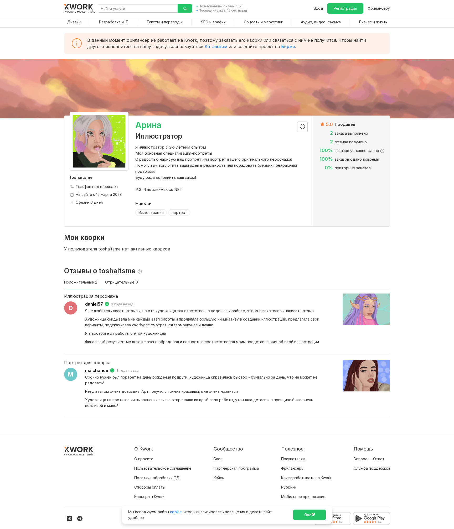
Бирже (288, 46)
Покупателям (293, 459)
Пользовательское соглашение (162, 468)
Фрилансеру (379, 8)
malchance (96, 370)
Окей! (309, 514)
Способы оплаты (149, 487)
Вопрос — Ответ (369, 459)
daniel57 (94, 304)
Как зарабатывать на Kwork (306, 477)
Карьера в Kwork (149, 496)
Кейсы (219, 477)
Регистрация (345, 8)
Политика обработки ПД (156, 477)
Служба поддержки (372, 468)
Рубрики (288, 487)
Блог (218, 459)
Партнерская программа (236, 468)
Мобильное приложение (303, 496)
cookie (176, 512)
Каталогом (216, 46)
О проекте (143, 459)
